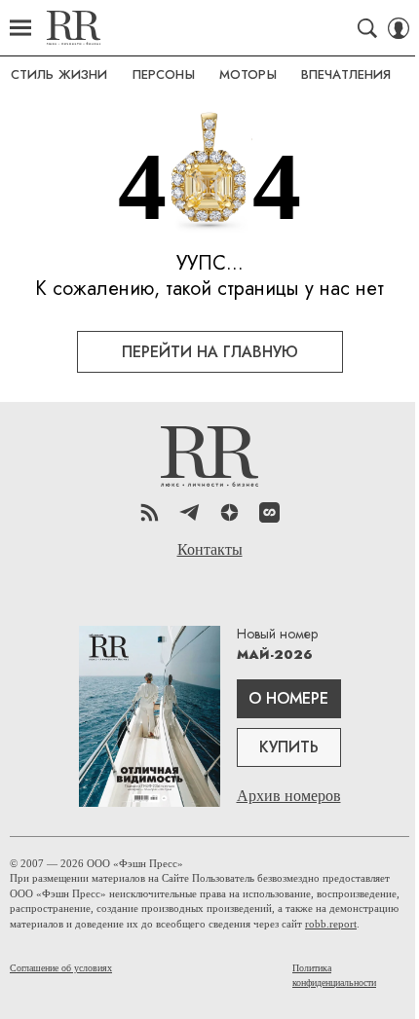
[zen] (229, 512)
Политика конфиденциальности (334, 975)
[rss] (149, 512)
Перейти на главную (210, 352)
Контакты (210, 550)
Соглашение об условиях (61, 968)
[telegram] (189, 512)
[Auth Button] (398, 28)
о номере (288, 698)
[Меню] (20, 28)
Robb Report (73, 28)
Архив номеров (289, 795)
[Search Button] (367, 28)
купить (289, 747)
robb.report (331, 923)
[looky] (269, 512)
